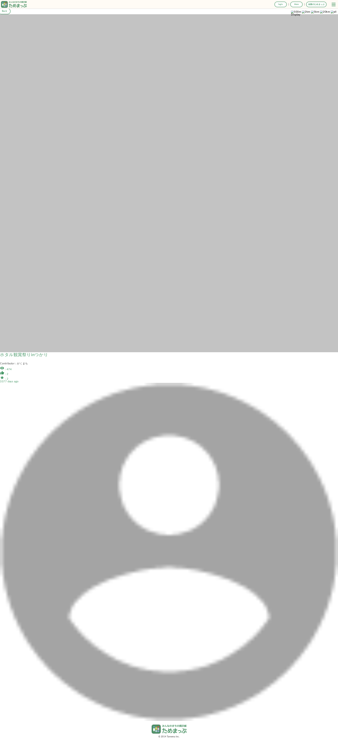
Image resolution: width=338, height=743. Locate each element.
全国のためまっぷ (316, 4)
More (296, 4)
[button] (333, 4)
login (280, 4)
